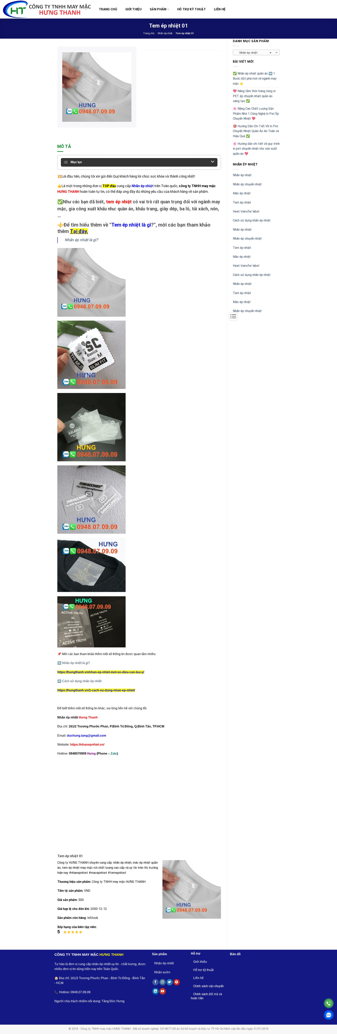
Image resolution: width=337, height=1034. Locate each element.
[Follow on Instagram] (162, 982)
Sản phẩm (158, 9)
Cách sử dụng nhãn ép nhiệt (251, 220)
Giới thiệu (133, 9)
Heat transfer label (246, 211)
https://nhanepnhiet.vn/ (87, 744)
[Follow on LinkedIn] (155, 991)
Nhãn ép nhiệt (165, 33)
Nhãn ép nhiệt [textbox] (254, 52)
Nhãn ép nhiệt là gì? (81, 240)
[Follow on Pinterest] (176, 982)
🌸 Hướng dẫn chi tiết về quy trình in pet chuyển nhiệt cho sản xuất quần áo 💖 (256, 149)
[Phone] (328, 1003)
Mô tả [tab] (64, 146)
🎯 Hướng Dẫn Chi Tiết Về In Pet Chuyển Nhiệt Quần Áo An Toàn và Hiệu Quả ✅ (256, 131)
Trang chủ (108, 9)
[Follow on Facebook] (155, 982)
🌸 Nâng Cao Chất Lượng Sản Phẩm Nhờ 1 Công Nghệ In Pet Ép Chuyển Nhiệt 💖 (256, 113)
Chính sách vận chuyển (208, 986)
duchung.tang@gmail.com (86, 735)
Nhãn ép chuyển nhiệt (247, 184)
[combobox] (256, 52)
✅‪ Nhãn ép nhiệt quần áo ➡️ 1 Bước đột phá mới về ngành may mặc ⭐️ (255, 78)
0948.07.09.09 (80, 992)
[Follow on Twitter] (169, 982)
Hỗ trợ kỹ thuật (191, 9)
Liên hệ (219, 9)
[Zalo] (328, 1015)
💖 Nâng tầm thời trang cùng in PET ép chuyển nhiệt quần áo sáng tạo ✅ (254, 96)
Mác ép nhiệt (242, 193)
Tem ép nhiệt (242, 202)
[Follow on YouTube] (162, 991)
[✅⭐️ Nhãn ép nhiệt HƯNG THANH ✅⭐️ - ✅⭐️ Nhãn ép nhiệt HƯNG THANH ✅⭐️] (47, 9)
